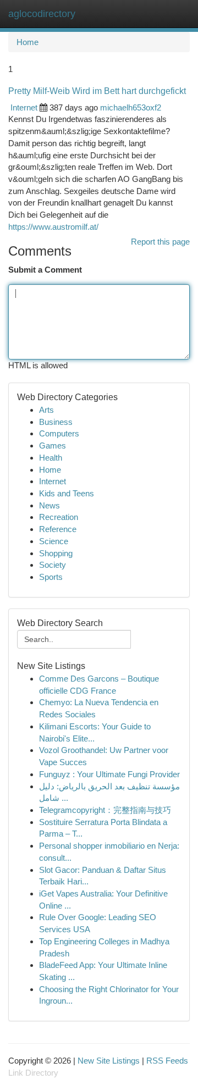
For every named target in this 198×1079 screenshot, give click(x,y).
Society (52, 564)
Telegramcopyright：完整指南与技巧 (105, 810)
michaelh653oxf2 (130, 107)
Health (50, 457)
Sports (51, 577)
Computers (59, 433)
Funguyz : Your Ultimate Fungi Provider (109, 774)
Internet (23, 107)
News (49, 505)
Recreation (58, 517)
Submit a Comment (45, 269)
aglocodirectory (41, 13)
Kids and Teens (66, 493)
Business (56, 422)
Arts (46, 409)
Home (27, 42)
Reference (57, 529)
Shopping (56, 553)
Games (52, 445)
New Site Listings (109, 1060)
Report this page (160, 241)
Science (53, 541)
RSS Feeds (167, 1060)
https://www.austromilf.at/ (53, 226)
